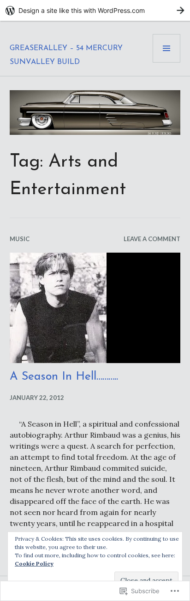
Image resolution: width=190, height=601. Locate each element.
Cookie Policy (34, 563)
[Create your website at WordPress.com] (95, 10)
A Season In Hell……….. (64, 376)
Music (20, 239)
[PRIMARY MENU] (166, 48)
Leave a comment (152, 239)
